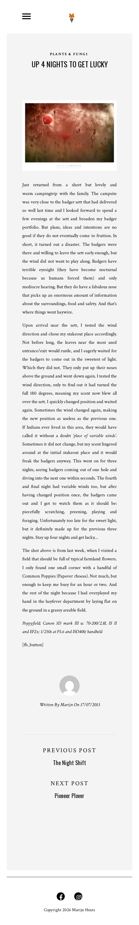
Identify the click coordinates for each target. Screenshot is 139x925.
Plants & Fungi (69, 54)
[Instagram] (78, 898)
